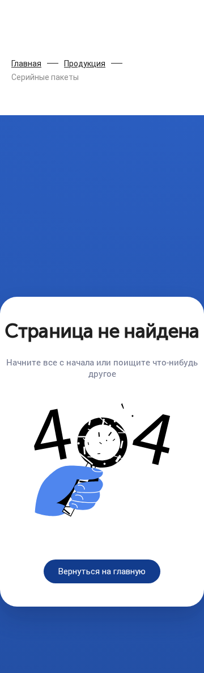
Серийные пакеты (45, 77)
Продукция (84, 64)
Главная (26, 64)
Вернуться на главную (102, 571)
